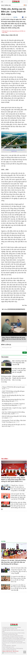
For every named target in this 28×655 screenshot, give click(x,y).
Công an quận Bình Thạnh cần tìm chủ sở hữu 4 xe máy (19, 378)
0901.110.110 (15, 651)
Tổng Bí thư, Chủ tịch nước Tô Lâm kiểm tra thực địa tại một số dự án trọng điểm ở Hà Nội (18, 488)
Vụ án (3, 541)
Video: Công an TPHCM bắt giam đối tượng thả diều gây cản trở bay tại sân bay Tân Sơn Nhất (14, 339)
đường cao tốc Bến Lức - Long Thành (15, 149)
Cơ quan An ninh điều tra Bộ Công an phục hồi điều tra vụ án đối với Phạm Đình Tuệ (18, 579)
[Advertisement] (14, 443)
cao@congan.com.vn (9, 647)
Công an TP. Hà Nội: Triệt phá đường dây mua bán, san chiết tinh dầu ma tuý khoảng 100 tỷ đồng (13, 562)
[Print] (26, 17)
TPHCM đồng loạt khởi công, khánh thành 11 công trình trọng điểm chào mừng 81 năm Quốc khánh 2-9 (13, 479)
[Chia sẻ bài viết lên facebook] (22, 17)
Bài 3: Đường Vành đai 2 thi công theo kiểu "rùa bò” (19, 362)
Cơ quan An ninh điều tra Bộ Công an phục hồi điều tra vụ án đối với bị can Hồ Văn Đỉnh (18, 587)
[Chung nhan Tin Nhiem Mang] (9, 652)
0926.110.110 (9, 651)
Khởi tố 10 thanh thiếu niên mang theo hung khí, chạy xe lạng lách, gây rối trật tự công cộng (19, 570)
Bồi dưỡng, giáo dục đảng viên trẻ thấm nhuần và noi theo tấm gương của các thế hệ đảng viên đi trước (18, 505)
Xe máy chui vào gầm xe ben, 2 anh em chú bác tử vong (19, 370)
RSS (26, 5)
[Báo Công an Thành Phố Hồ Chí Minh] (16, 1)
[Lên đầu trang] (24, 652)
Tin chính (4, 458)
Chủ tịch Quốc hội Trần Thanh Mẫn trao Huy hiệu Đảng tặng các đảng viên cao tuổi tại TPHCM (18, 496)
